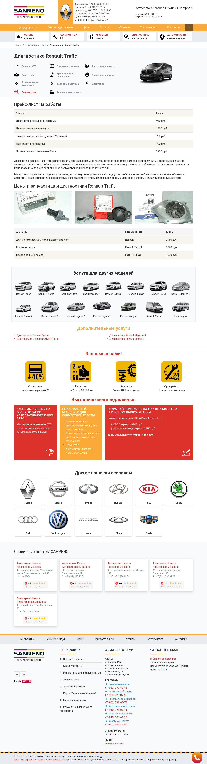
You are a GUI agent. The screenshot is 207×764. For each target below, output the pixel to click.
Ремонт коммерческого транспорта (76, 708)
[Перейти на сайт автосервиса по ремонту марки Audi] (28, 522)
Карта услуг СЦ (104, 639)
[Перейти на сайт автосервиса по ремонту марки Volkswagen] (58, 522)
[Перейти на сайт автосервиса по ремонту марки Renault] (28, 492)
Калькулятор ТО (72, 665)
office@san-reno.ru (114, 743)
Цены (86, 27)
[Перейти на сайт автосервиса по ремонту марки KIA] (149, 492)
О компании (27, 27)
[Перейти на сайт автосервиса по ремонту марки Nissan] (58, 492)
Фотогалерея (148, 27)
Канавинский (82, 4)
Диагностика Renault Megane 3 (127, 335)
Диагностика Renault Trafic (64, 45)
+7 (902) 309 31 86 (115, 724)
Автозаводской (83, 13)
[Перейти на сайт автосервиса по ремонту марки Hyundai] (118, 492)
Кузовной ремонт (74, 686)
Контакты (173, 27)
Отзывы (124, 27)
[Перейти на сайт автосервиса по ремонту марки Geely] (149, 522)
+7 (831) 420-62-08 (98, 20)
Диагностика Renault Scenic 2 (126, 338)
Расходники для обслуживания (82, 672)
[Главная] (29, 11)
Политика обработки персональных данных (37, 759)
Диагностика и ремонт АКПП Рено (38, 338)
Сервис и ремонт (73, 659)
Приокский (80, 7)
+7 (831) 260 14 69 (101, 10)
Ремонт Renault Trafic (36, 45)
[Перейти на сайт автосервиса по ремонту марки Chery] (118, 522)
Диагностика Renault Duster (33, 335)
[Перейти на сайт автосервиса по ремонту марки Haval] (88, 522)
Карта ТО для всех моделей (79, 693)
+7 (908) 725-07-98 (116, 695)
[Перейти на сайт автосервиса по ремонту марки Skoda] (179, 492)
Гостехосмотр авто (74, 700)
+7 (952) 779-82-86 (116, 687)
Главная (18, 45)
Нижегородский (83, 10)
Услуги (104, 27)
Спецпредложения (60, 27)
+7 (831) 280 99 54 (95, 7)
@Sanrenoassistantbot (163, 658)
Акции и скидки (56, 639)
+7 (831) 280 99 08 (98, 4)
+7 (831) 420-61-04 (95, 16)
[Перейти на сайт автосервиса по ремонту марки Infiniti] (88, 492)
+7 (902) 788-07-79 (116, 702)
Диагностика (71, 679)
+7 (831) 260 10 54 (101, 13)
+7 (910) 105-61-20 (116, 717)
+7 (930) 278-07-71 (116, 709)
